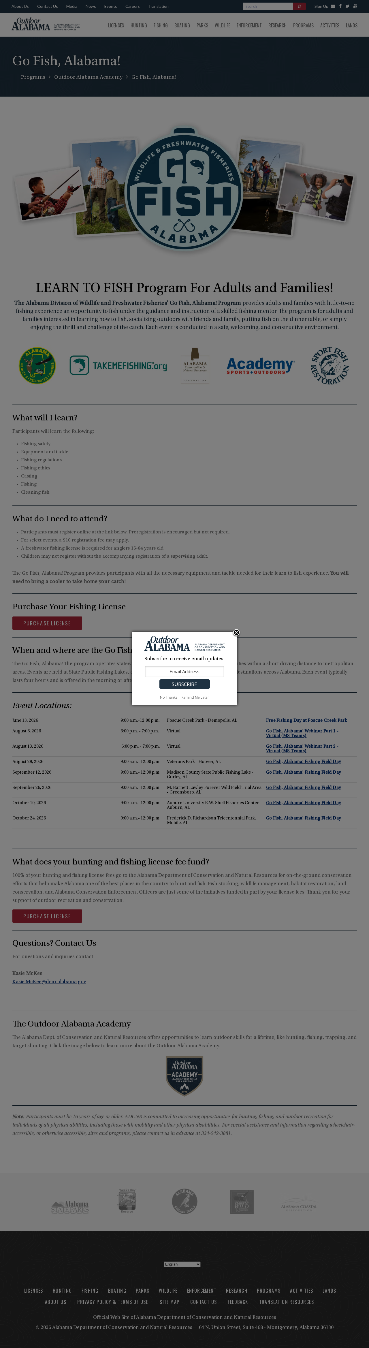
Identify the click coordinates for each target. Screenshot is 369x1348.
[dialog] (184, 668)
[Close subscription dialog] (236, 633)
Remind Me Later (195, 697)
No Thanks (168, 697)
